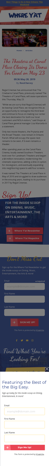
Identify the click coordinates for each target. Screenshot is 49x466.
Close (47, 369)
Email (6, 405)
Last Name (9, 432)
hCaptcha (40, 454)
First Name (9, 418)
